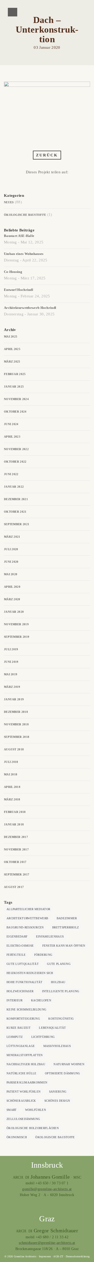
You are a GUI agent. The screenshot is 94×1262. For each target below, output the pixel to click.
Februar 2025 (15, 374)
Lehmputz (15, 1036)
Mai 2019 (10, 674)
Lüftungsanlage (21, 1045)
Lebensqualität (52, 1027)
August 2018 (14, 749)
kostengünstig (61, 1018)
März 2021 (12, 536)
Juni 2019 (11, 661)
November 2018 (16, 724)
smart (12, 1109)
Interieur (15, 1000)
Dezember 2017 (16, 836)
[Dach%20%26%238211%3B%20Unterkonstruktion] (32, 182)
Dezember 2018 (16, 711)
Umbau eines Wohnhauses (24, 254)
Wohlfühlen (35, 1109)
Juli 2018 (11, 761)
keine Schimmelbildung (26, 1009)
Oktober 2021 (15, 511)
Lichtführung (43, 1036)
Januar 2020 (14, 611)
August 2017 (14, 887)
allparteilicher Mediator (28, 909)
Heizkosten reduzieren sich (30, 973)
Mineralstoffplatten (25, 1055)
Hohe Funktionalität (25, 982)
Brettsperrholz (65, 927)
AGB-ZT (58, 1256)
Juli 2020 (11, 549)
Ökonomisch (17, 1137)
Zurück (47, 155)
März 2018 (12, 799)
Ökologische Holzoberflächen (33, 1128)
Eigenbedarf (17, 936)
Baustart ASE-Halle (19, 236)
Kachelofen (41, 1000)
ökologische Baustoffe (55, 1137)
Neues (9, 202)
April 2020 (12, 586)
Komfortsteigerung (23, 1018)
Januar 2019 (14, 699)
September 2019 (16, 636)
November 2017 (16, 849)
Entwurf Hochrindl (18, 290)
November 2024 (16, 399)
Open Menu (12, 12)
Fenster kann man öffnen (63, 945)
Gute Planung (58, 963)
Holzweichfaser (20, 991)
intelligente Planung (60, 991)
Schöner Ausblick (21, 1100)
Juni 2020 (11, 561)
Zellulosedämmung (23, 1118)
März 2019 (12, 686)
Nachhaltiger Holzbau (26, 1064)
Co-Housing (13, 272)
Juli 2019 (11, 649)
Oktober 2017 (15, 861)
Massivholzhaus (57, 1045)
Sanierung (58, 1091)
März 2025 (12, 361)
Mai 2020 (10, 574)
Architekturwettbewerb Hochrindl (30, 308)
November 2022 (16, 449)
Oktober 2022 (15, 461)
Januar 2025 (14, 386)
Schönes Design (57, 1100)
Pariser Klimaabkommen (27, 1082)
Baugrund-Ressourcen (25, 927)
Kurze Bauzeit (19, 1027)
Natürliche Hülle (22, 1073)
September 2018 (16, 736)
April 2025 (12, 349)
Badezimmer (67, 918)
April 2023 (12, 436)
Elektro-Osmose (20, 945)
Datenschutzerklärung (78, 1256)
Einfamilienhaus (50, 936)
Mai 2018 (10, 774)
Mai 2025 (10, 336)
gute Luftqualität (23, 963)
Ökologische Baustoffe (25, 214)
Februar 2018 (15, 811)
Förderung (43, 954)
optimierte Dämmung (62, 1073)
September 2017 (16, 874)
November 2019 (16, 624)
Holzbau (58, 982)
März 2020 (12, 599)
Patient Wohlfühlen (23, 1091)
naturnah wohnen (69, 1064)
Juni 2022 (11, 474)
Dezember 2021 (16, 499)
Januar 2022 (14, 486)
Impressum (45, 1256)
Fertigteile (16, 954)
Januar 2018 (14, 824)
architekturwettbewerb (27, 918)
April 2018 (12, 786)
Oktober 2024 (15, 411)
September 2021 (16, 524)
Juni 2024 (11, 424)
